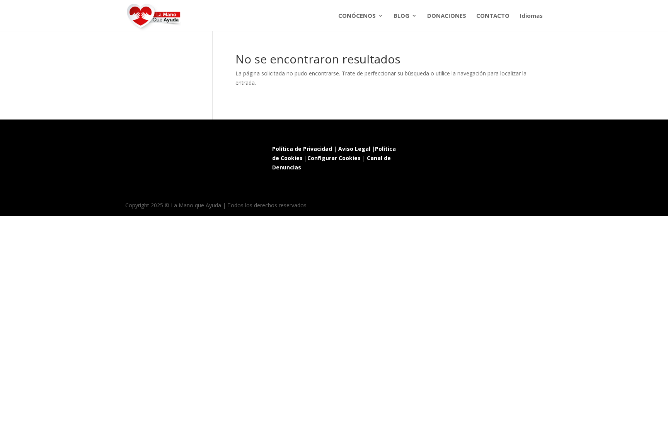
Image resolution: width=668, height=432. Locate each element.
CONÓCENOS (357, 16)
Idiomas (531, 16)
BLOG (401, 16)
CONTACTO (493, 16)
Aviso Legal (354, 148)
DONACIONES (446, 16)
